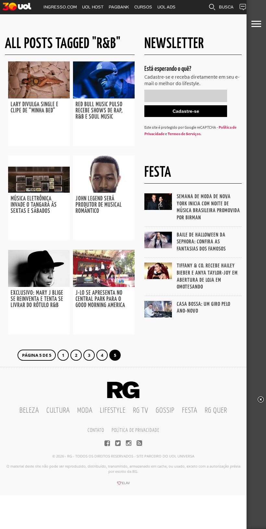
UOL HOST (92, 7)
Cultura (58, 410)
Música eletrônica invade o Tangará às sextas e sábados (34, 205)
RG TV (140, 410)
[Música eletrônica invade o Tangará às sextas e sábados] (39, 190)
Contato (96, 430)
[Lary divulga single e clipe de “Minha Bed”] (39, 96)
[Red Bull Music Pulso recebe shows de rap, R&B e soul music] (104, 96)
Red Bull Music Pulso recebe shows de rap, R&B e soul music (99, 111)
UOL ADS (166, 7)
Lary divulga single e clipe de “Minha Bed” (34, 108)
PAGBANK (119, 7)
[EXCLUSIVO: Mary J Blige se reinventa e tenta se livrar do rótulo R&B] (39, 285)
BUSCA (226, 7)
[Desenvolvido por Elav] (123, 485)
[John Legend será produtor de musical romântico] (104, 190)
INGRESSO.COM (60, 7)
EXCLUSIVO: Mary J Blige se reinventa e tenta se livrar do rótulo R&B (37, 299)
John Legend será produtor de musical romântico (99, 205)
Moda (84, 410)
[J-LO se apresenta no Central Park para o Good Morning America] (104, 285)
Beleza (29, 410)
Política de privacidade (135, 430)
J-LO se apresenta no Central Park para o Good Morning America (100, 299)
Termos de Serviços (184, 133)
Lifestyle (113, 410)
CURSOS (143, 7)
